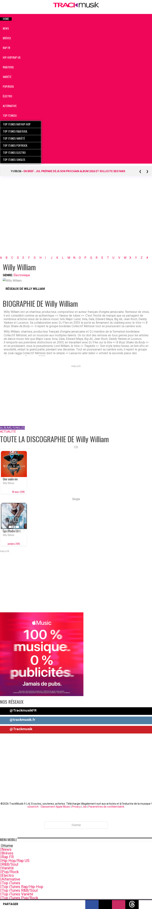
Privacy (76, 806)
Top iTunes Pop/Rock (20, 898)
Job (84, 806)
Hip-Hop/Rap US (15, 860)
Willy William (8, 482)
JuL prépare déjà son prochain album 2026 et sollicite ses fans (74, 171)
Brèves (7, 853)
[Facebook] (7, 293)
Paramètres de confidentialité (106, 806)
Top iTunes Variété (17, 894)
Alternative (11, 879)
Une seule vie (10, 479)
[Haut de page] (145, 904)
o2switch (33, 806)
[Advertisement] (76, 221)
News (6, 849)
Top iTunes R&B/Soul (20, 890)
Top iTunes (11, 883)
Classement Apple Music (55, 806)
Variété (8, 868)
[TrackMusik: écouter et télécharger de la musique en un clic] (76, 6)
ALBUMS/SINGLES (12, 428)
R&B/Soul (10, 864)
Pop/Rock (10, 872)
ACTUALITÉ (8, 431)
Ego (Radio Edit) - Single (14, 531)
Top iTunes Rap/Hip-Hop (22, 886)
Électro (8, 875)
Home (8, 845)
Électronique (22, 275)
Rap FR (8, 857)
